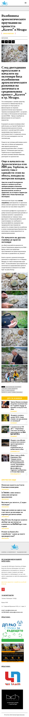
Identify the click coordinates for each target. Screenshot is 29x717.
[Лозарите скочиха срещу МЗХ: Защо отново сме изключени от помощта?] (5, 417)
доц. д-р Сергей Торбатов (8, 390)
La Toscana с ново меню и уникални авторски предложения (10, 494)
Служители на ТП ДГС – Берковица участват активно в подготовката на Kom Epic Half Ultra (18, 430)
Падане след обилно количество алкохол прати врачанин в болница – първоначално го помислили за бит (17, 444)
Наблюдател (15, 474)
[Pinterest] (9, 41)
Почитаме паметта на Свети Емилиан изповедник (12, 486)
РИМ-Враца (19, 392)
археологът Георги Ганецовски (9, 388)
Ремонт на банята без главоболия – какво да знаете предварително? (13, 534)
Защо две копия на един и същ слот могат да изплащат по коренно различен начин (13, 512)
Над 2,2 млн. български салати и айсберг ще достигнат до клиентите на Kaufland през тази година (14, 523)
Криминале (15, 451)
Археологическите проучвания (13, 386)
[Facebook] (2, 41)
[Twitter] (6, 41)
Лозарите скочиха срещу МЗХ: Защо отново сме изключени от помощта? (18, 418)
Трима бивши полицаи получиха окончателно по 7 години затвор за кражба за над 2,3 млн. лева (19, 405)
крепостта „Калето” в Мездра (9, 392)
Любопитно (5, 489)
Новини (13, 411)
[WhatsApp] (13, 41)
